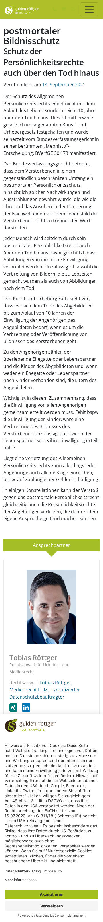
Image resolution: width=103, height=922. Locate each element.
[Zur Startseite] (22, 9)
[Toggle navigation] (89, 9)
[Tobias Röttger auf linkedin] (26, 707)
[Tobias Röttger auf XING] (15, 707)
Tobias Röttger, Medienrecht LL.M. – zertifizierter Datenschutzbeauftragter (44, 689)
